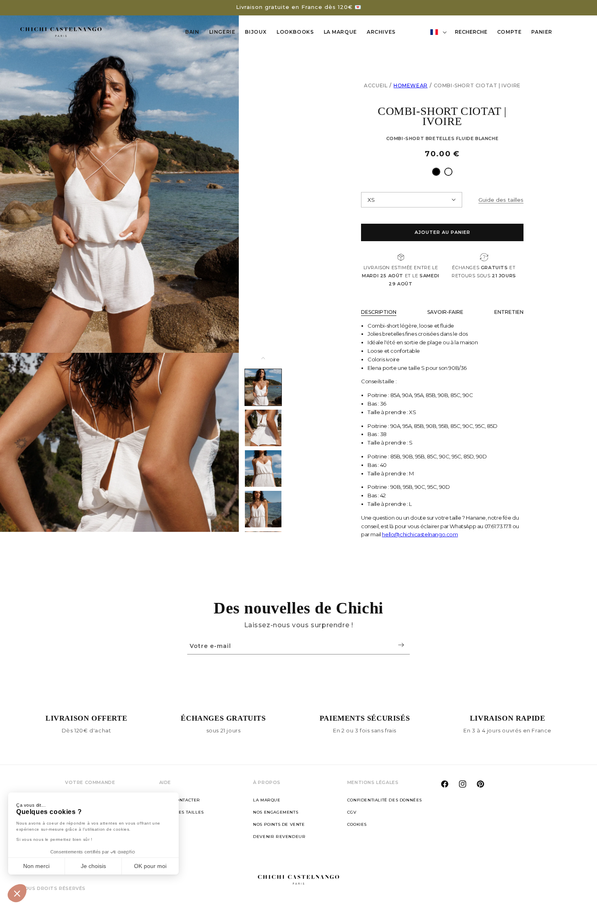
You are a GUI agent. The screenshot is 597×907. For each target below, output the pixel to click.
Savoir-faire (445, 312)
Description (378, 312)
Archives (381, 32)
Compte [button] (512, 33)
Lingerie (222, 32)
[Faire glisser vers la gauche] (263, 358)
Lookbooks (295, 32)
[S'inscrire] (401, 644)
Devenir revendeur (279, 836)
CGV (352, 812)
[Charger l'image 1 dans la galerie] (263, 387)
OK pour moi (150, 866)
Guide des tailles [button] (500, 200)
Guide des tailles (181, 812)
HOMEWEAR (411, 85)
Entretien (508, 312)
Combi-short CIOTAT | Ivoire (477, 85)
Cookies (357, 824)
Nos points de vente (279, 824)
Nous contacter (179, 800)
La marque (266, 800)
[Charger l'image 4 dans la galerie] (263, 509)
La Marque (340, 32)
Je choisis (93, 866)
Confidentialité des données (384, 800)
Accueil (375, 85)
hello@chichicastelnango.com (420, 534)
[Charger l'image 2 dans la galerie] (263, 428)
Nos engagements (275, 812)
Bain (192, 32)
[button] (17, 893)
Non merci (36, 866)
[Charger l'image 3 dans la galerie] (263, 468)
